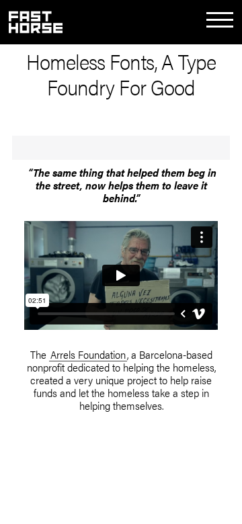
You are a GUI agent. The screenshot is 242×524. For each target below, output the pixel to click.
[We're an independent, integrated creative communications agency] (36, 29)
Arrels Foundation (88, 354)
